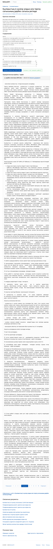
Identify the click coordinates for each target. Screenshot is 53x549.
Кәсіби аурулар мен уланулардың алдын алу (15, 519)
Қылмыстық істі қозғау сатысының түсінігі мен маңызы (18, 502)
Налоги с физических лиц (10, 535)
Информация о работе (26, 494)
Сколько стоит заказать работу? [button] (32, 70)
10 (38, 485)
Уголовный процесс (14, 6)
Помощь (39, 2)
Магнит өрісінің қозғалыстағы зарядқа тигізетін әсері (17, 524)
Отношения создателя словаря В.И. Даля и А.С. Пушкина (18, 521)
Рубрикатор (5, 6)
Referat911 (12, 545)
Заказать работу (47, 2)
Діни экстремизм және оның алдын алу (13, 517)
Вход (34, 2)
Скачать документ (35, 78)
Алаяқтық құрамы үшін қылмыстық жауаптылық (16, 512)
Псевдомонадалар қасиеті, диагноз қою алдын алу (17, 505)
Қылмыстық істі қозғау (9, 509)
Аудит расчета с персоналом (35, 533)
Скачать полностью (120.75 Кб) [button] (12, 70)
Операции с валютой (8, 533)
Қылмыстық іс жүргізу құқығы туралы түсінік (15, 514)
